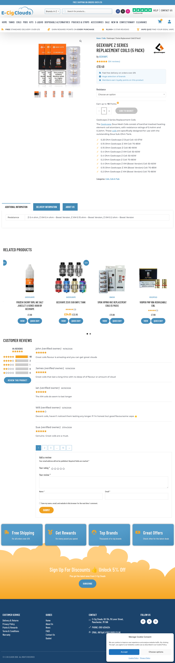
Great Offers (153, 532)
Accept (124, 652)
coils (114, 131)
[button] (80, 41)
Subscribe (87, 583)
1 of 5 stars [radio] (52, 468)
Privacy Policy (145, 658)
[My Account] (169, 21)
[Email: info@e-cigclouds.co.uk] (90, 632)
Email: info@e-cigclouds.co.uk (106, 632)
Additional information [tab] (16, 206)
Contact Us (166, 10)
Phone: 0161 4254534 (101, 627)
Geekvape (106, 124)
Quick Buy (30, 320)
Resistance (101, 89)
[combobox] (52, 11)
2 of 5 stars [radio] (55, 468)
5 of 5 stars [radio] (63, 468)
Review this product (17, 380)
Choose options (156, 652)
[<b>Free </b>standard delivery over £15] (2, 29)
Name (42, 491)
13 (63, 448)
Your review (45, 474)
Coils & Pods (115, 179)
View (18, 320)
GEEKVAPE (103, 56)
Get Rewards (66, 532)
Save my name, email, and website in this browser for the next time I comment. (69, 503)
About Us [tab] (70, 206)
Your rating (44, 467)
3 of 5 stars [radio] (58, 468)
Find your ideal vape (157, 29)
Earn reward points (73, 29)
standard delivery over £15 (22, 29)
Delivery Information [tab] (46, 206)
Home (98, 38)
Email (107, 491)
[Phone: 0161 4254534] (90, 627)
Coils (104, 38)
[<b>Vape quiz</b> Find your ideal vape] (138, 29)
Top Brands (108, 532)
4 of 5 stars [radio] (61, 468)
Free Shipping (23, 532)
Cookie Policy (134, 658)
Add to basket (126, 110)
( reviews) (114, 61)
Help (155, 10)
